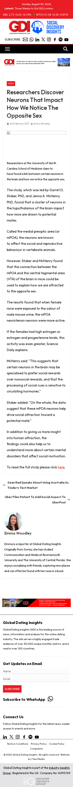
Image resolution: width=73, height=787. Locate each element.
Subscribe (12, 39)
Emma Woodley (42, 123)
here (61, 467)
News (11, 83)
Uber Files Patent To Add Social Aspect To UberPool (35, 499)
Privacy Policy (39, 743)
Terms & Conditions (17, 743)
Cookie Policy (56, 743)
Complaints (36, 748)
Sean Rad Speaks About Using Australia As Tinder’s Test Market (38, 485)
